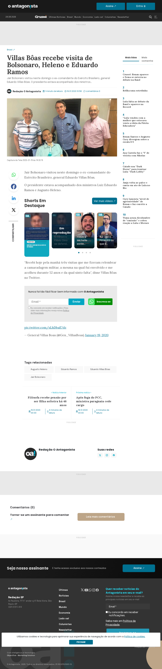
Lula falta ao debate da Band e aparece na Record (136, 104)
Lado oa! (98, 17)
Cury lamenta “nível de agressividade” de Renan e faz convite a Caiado (135, 203)
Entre (139, 6)
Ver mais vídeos (103, 201)
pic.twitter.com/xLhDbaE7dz (45, 327)
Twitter (14, 210)
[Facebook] (97, 590)
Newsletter (123, 17)
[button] (79, 253)
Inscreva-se (104, 301)
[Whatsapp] (90, 590)
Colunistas (110, 17)
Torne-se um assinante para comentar (39, 515)
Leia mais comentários (100, 517)
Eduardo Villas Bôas (100, 369)
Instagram (106, 455)
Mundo (77, 17)
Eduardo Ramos (69, 369)
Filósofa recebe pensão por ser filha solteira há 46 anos (43, 390)
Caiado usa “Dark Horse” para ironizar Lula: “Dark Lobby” (135, 169)
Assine (109, 6)
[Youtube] (86, 590)
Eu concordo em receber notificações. (123, 614)
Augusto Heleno (39, 369)
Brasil (70, 17)
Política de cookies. (134, 636)
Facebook (14, 187)
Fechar (81, 642)
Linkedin (14, 198)
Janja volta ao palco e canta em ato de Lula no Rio (135, 186)
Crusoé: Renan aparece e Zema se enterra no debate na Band (136, 77)
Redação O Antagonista (27, 91)
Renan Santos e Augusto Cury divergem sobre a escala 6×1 (135, 140)
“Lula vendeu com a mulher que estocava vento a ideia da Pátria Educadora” (134, 122)
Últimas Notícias (57, 17)
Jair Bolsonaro (38, 377)
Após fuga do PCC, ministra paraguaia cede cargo (94, 390)
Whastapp (14, 175)
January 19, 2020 (97, 335)
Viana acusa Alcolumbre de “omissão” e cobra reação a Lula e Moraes (135, 221)
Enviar (76, 301)
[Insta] (93, 590)
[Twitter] (82, 590)
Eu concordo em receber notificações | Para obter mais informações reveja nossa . (49, 310)
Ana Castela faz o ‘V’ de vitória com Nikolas (134, 155)
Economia (88, 17)
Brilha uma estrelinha (133, 91)
